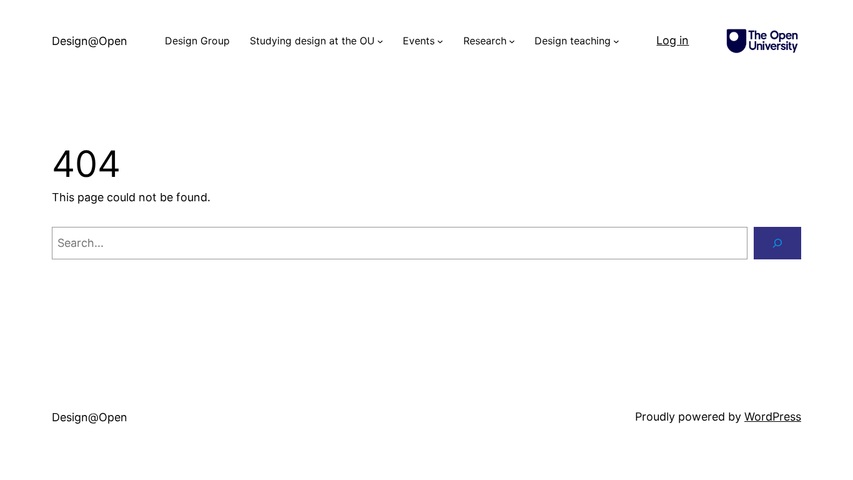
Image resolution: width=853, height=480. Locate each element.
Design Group (197, 40)
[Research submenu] (512, 41)
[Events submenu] (440, 41)
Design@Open (89, 41)
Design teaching (573, 40)
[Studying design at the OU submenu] (380, 41)
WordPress (772, 416)
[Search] (777, 243)
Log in (672, 40)
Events (419, 40)
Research (484, 40)
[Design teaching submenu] (616, 41)
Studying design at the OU (312, 40)
